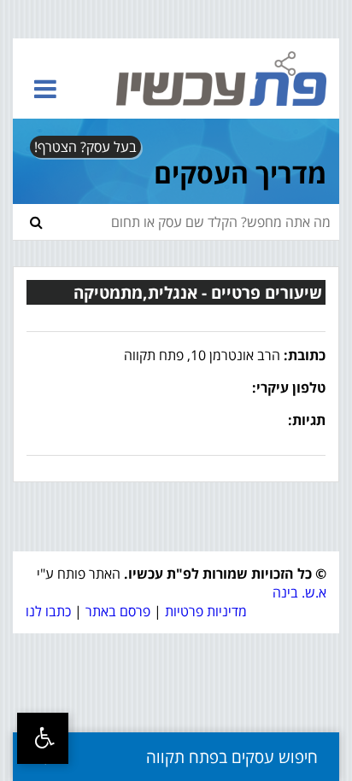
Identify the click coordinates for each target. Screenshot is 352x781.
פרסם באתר (117, 611)
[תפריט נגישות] (42, 738)
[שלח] (36, 222)
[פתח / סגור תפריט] (45, 88)
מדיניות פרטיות (206, 611)
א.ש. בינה (299, 592)
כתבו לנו (48, 611)
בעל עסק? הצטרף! (85, 146)
